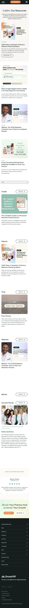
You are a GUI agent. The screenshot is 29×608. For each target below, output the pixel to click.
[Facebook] (2, 587)
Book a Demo (4, 564)
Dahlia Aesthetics (7, 432)
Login (2, 561)
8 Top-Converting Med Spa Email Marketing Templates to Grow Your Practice (13, 164)
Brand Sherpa (6, 316)
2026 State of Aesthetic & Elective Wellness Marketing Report (13, 266)
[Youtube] (6, 587)
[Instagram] (8, 587)
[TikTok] (11, 587)
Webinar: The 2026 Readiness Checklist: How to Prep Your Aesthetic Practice (14, 129)
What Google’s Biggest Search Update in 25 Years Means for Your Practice (14, 90)
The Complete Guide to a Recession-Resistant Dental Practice (14, 216)
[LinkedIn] (4, 587)
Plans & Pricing (5, 557)
